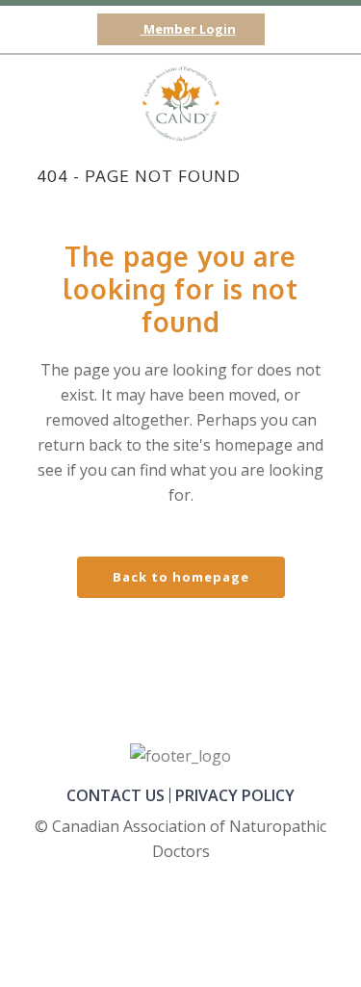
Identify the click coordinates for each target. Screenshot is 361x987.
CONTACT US (115, 795)
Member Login (188, 29)
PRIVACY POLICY (235, 795)
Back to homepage (181, 576)
